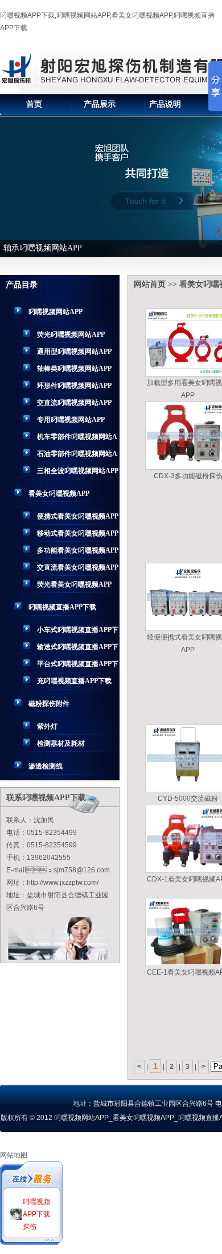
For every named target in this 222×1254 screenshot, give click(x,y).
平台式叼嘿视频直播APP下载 (77, 666)
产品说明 (165, 104)
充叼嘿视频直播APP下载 (74, 681)
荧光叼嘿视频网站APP (71, 334)
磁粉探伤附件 (48, 704)
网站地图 (13, 1155)
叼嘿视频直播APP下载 (62, 607)
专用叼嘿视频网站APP (71, 420)
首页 (34, 104)
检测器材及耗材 (61, 743)
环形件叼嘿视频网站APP (74, 386)
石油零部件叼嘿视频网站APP (77, 456)
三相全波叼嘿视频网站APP (77, 471)
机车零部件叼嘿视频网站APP (77, 439)
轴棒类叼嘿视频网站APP (74, 369)
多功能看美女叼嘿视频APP (77, 550)
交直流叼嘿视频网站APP (74, 403)
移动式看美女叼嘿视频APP (77, 533)
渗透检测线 (45, 766)
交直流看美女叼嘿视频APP (77, 567)
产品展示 (100, 104)
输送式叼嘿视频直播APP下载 (77, 649)
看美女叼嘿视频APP (58, 494)
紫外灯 (47, 726)
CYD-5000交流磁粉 (188, 798)
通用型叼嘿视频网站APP (74, 352)
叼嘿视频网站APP (55, 312)
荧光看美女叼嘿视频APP (74, 584)
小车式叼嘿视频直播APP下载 (77, 632)
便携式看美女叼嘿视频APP (77, 516)
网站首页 (150, 284)
